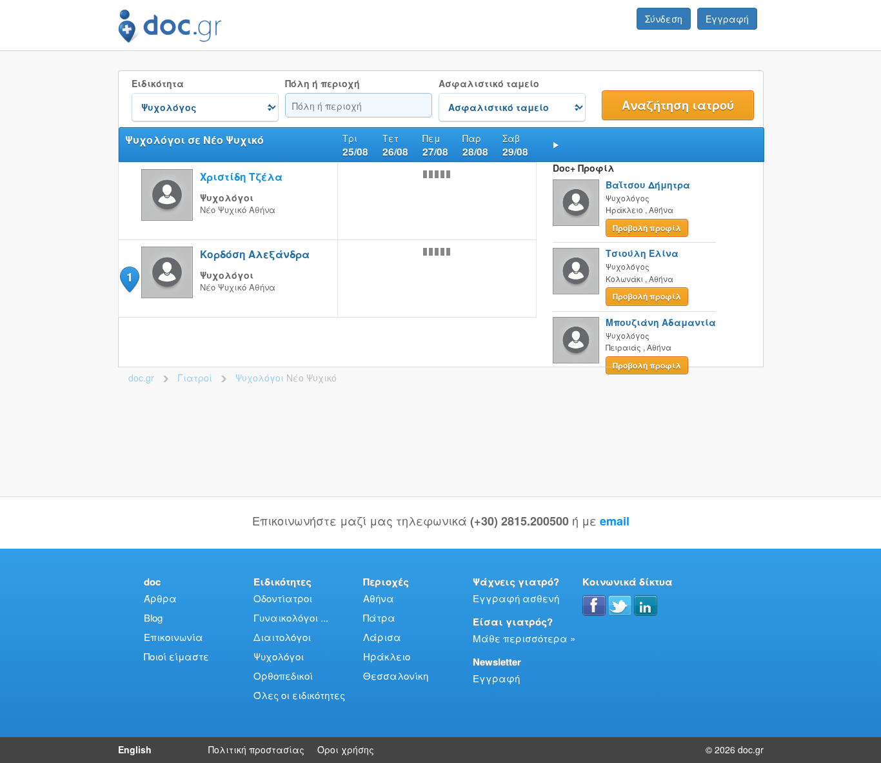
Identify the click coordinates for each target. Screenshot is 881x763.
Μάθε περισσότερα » (524, 638)
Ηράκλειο (386, 656)
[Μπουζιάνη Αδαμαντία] (576, 340)
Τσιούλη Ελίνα (642, 253)
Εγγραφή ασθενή (516, 598)
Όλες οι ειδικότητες (299, 695)
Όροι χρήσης (345, 749)
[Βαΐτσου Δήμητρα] (576, 202)
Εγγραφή (727, 18)
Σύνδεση (663, 18)
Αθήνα (378, 598)
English (135, 749)
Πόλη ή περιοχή (322, 83)
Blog (153, 617)
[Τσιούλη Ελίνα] (576, 271)
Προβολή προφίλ (647, 228)
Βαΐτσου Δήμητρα (648, 184)
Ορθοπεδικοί (283, 675)
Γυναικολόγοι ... (290, 617)
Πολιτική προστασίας (256, 749)
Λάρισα (382, 637)
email (614, 521)
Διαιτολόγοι (282, 637)
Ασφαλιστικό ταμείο (489, 83)
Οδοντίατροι (282, 598)
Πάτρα (379, 617)
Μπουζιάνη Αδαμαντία (661, 322)
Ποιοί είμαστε (176, 656)
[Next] (555, 144)
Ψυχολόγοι (278, 656)
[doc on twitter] (619, 605)
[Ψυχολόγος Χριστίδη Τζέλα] (167, 216)
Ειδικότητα (158, 83)
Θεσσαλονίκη (395, 675)
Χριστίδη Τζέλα (241, 176)
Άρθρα (160, 598)
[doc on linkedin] (645, 605)
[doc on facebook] (594, 605)
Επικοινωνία (173, 637)
